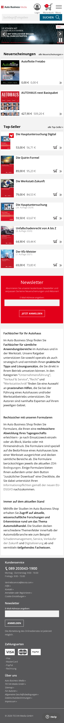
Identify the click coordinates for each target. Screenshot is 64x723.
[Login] (37, 7)
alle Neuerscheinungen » (51, 54)
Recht (34, 379)
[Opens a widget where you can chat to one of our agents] (51, 717)
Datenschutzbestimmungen (18, 697)
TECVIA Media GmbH (14, 683)
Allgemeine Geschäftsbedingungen (21, 694)
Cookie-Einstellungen (14, 596)
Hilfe (7, 585)
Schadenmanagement (17, 539)
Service (37, 539)
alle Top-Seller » (55, 127)
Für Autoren (10, 690)
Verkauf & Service (15, 379)
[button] (4, 34)
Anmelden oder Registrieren (18, 592)
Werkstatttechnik (15, 383)
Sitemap (9, 687)
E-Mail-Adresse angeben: (32, 297)
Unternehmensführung (34, 375)
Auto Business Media (14, 680)
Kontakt (8, 589)
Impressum (10, 701)
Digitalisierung (34, 543)
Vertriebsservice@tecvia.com (18, 582)
